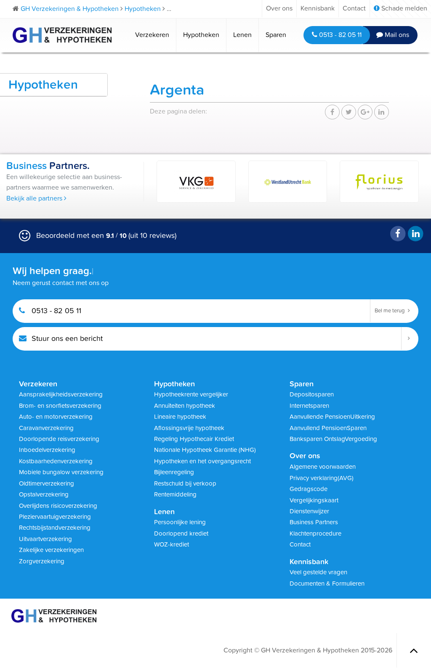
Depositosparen (312, 394)
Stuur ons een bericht (66, 338)
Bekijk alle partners (35, 198)
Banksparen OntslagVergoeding (333, 439)
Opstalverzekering (44, 494)
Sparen (276, 35)
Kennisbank (318, 8)
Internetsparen (309, 405)
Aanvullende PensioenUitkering (332, 416)
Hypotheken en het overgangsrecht (202, 461)
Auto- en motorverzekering (56, 416)
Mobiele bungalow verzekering (61, 472)
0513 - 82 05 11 (339, 35)
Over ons (279, 8)
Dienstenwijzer (309, 511)
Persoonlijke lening (180, 522)
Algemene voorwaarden (323, 466)
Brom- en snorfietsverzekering (60, 405)
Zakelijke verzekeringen (51, 550)
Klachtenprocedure (315, 533)
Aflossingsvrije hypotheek (189, 428)
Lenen (242, 35)
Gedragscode (308, 489)
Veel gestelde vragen (318, 572)
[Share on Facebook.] (332, 112)
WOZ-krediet (171, 544)
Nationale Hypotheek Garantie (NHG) (205, 450)
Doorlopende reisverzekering (59, 439)
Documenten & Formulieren (327, 583)
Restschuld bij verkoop (185, 483)
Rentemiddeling (175, 494)
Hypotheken (201, 35)
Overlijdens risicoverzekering (58, 506)
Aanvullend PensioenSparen (328, 428)
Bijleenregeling (174, 472)
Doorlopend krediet (181, 533)
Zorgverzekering (41, 561)
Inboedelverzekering (47, 450)
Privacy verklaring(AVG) (322, 478)
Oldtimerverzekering (46, 483)
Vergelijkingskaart (314, 500)
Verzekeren (152, 35)
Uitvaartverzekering (45, 539)
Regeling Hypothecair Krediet (194, 439)
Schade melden (403, 8)
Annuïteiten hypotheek (184, 405)
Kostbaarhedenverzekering (56, 461)
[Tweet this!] (348, 112)
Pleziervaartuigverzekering (55, 516)
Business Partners (314, 522)
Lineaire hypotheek (180, 416)
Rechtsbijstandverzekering (54, 527)
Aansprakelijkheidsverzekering (61, 394)
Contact (354, 8)
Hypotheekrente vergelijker (191, 394)
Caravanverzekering (46, 428)
